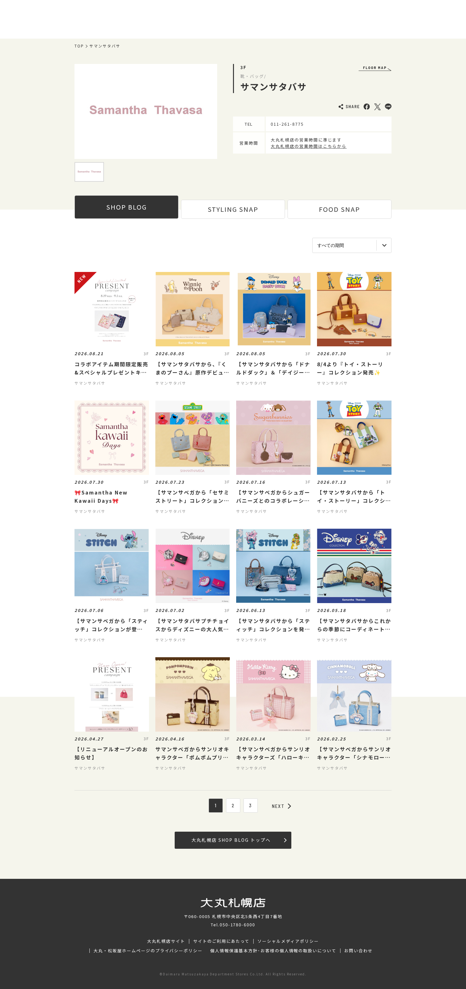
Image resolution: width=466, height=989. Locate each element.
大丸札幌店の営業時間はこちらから (308, 146)
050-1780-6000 (237, 925)
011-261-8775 (287, 124)
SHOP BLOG (126, 206)
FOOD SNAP (339, 209)
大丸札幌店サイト (166, 941)
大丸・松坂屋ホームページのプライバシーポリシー (148, 950)
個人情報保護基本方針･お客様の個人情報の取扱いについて (273, 950)
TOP (79, 46)
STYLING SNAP (233, 209)
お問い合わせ (358, 950)
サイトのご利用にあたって (221, 941)
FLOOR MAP (375, 67)
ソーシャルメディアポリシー (288, 941)
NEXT (278, 806)
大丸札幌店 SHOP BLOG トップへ (230, 840)
